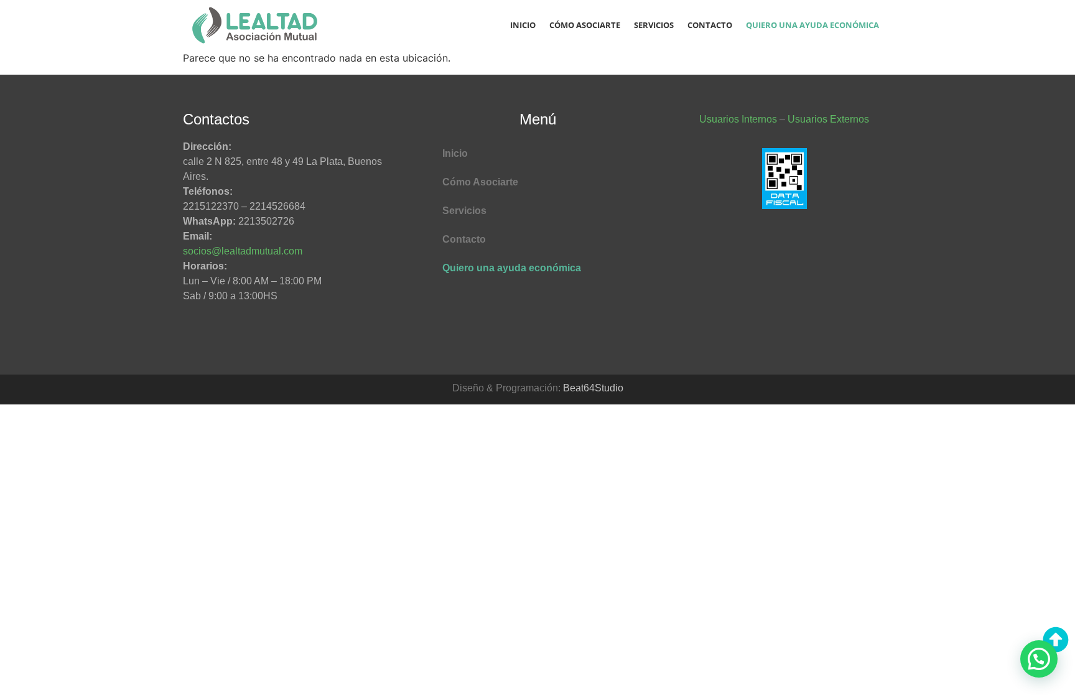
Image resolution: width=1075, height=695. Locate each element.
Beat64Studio (593, 388)
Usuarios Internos (738, 119)
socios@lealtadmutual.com (242, 251)
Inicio (523, 24)
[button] (1039, 659)
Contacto (709, 24)
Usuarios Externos (828, 119)
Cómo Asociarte (584, 24)
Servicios (654, 24)
